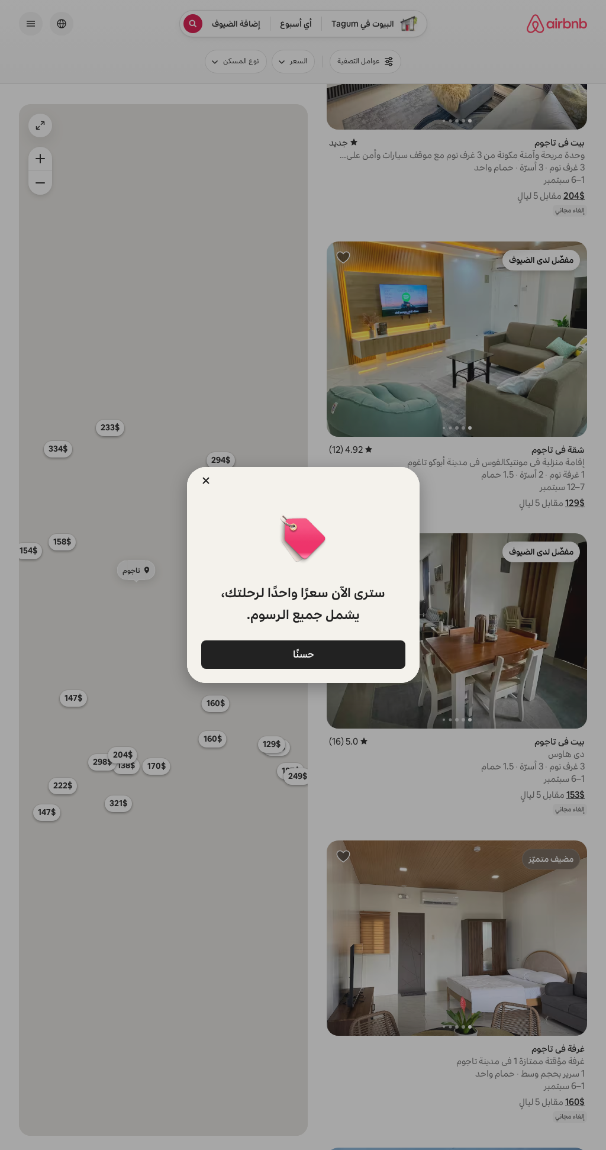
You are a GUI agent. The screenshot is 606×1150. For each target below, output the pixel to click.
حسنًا (303, 654)
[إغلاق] (206, 480)
